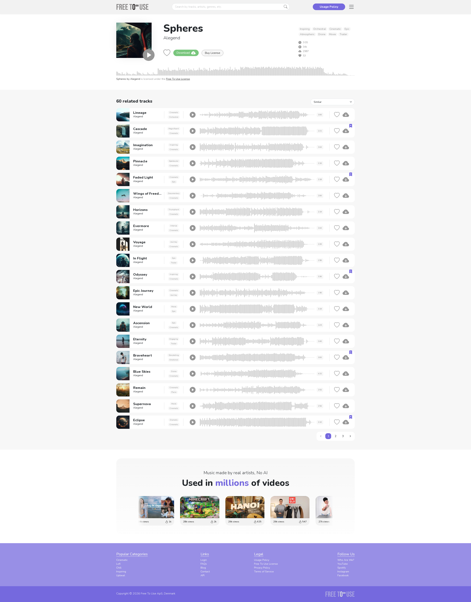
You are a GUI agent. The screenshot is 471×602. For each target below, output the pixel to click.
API (202, 575)
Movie (332, 34)
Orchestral (319, 29)
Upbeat (120, 575)
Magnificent (174, 128)
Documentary (173, 193)
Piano (173, 392)
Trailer (343, 34)
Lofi (118, 564)
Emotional (173, 359)
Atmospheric (307, 34)
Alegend (171, 38)
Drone (321, 34)
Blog (203, 567)
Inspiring (305, 29)
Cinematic (335, 29)
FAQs (204, 564)
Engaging (173, 339)
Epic (347, 29)
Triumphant (174, 209)
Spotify (341, 567)
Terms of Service (264, 571)
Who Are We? (345, 560)
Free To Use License (178, 79)
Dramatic (174, 419)
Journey (173, 242)
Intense (173, 225)
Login (204, 560)
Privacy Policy (262, 567)
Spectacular (173, 161)
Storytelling (174, 355)
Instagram (343, 571)
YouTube (342, 564)
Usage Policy (261, 560)
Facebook (343, 575)
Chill (118, 567)
